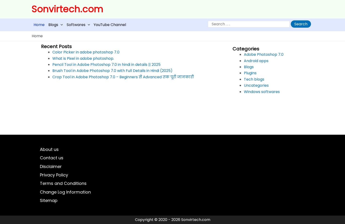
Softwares (76, 24)
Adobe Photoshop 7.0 (264, 54)
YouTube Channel (110, 24)
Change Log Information (65, 192)
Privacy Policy (54, 175)
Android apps (256, 60)
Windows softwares (262, 91)
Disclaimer (51, 166)
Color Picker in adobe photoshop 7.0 (85, 52)
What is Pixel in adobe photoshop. (83, 58)
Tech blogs (254, 79)
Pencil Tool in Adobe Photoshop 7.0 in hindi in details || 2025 (106, 64)
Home (39, 24)
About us (49, 149)
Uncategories (256, 85)
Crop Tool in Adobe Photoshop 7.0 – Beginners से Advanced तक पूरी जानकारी (123, 77)
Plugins (250, 73)
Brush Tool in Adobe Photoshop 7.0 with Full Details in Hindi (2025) (112, 70)
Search (300, 24)
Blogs (53, 24)
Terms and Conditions (63, 183)
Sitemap (49, 200)
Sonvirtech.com (67, 9)
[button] (60, 24)
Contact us (51, 158)
